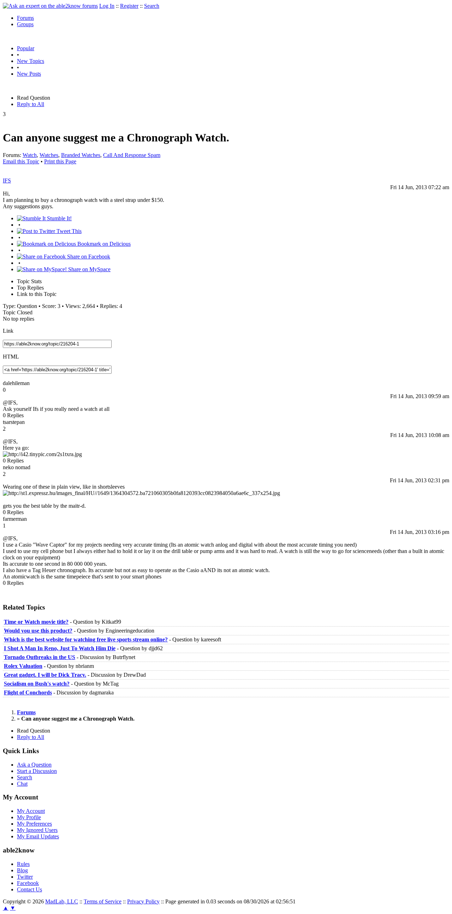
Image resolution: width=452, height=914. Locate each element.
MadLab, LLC (61, 901)
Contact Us (29, 889)
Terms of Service (102, 901)
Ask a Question (34, 765)
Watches (49, 155)
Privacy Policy (143, 901)
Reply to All (30, 104)
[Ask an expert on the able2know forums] (50, 6)
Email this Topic (21, 161)
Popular (25, 48)
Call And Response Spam (131, 155)
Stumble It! (59, 218)
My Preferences (34, 824)
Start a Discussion (37, 771)
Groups (25, 24)
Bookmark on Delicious (103, 244)
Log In (106, 6)
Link (8, 331)
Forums (25, 18)
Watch (30, 155)
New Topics (30, 61)
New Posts (29, 74)
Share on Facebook (88, 257)
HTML (11, 357)
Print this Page (60, 161)
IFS (7, 180)
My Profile (29, 817)
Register (129, 6)
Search (151, 6)
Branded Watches (80, 155)
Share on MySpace (89, 269)
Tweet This (68, 231)
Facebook (28, 883)
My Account (31, 811)
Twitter (25, 877)
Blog (22, 870)
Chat (22, 784)
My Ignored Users (37, 830)
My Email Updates (38, 836)
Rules (23, 864)
